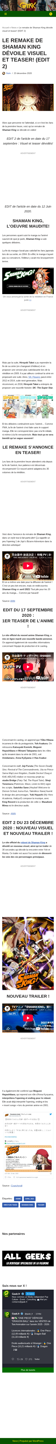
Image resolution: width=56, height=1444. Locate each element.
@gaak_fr (29, 1314)
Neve (15, 1441)
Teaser (41, 1205)
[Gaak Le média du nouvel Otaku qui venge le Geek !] (28, 5)
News (14, 27)
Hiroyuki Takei (10, 1205)
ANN (12, 601)
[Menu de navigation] (5, 14)
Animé (18, 1199)
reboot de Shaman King (33, 842)
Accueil (5, 27)
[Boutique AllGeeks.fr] (28, 1275)
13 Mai (38, 1314)
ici (30, 300)
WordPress (38, 1441)
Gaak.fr (16, 1313)
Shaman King (27, 1205)
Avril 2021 (29, 1199)
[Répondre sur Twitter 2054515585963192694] (13, 1359)
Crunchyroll (16, 1185)
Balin (8, 73)
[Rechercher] (50, 13)
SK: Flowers (34, 377)
